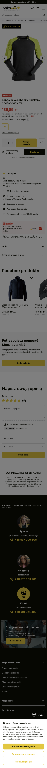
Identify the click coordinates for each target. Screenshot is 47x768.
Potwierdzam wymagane (23, 754)
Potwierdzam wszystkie (23, 746)
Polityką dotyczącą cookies (26, 730)
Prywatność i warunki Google (22, 739)
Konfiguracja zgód (23, 762)
